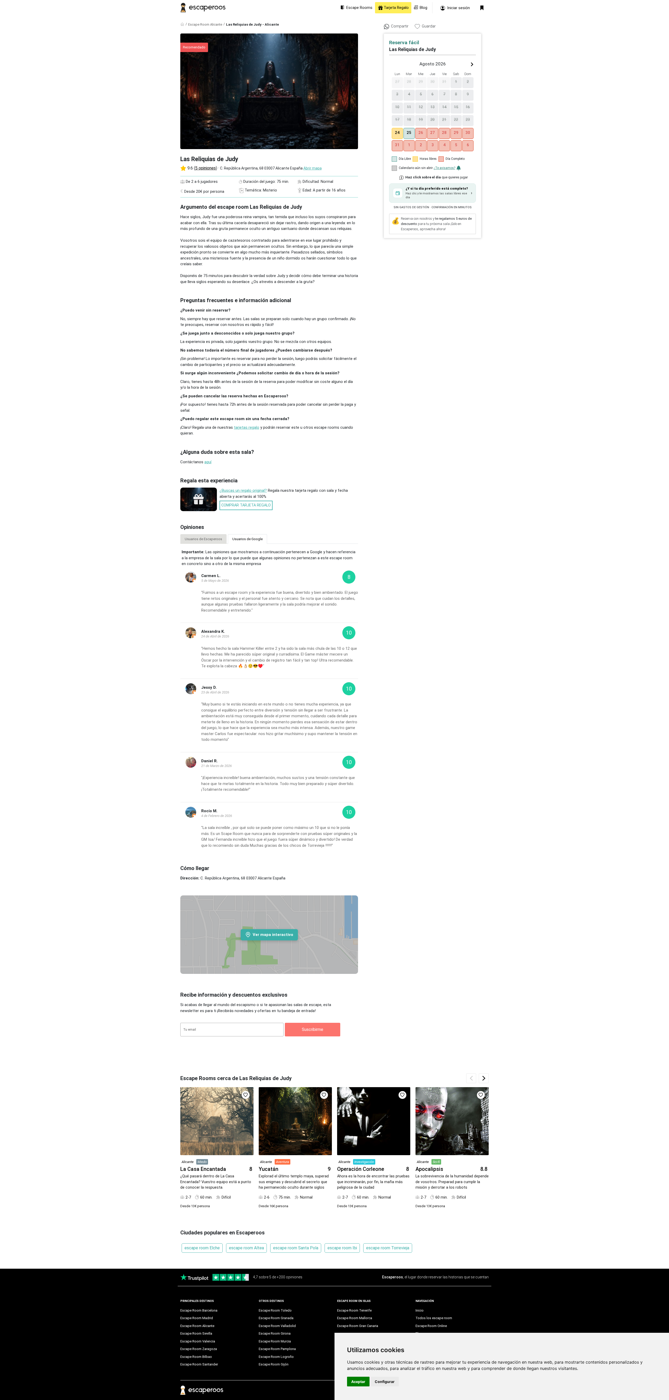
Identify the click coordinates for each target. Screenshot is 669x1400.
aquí (207, 462)
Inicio (420, 1310)
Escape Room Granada (276, 1318)
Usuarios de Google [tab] (247, 539)
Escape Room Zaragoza (198, 1349)
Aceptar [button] (358, 1381)
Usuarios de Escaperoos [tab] (203, 539)
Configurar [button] (385, 1381)
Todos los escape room (434, 1318)
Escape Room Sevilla (196, 1333)
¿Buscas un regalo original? (243, 490)
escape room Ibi (342, 1247)
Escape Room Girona (275, 1333)
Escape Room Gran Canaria (357, 1326)
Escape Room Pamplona (277, 1349)
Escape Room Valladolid (277, 1326)
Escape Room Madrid (196, 1318)
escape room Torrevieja (387, 1247)
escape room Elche (202, 1247)
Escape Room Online (431, 1326)
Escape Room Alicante (205, 24)
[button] (432, 193)
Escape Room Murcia (275, 1341)
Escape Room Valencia (197, 1341)
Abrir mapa (312, 168)
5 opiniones (205, 168)
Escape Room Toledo (275, 1310)
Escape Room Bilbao (196, 1357)
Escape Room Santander (199, 1364)
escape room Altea (246, 1247)
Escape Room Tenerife (354, 1310)
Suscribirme (312, 1029)
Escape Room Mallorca (354, 1318)
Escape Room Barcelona (198, 1310)
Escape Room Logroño (276, 1357)
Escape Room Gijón (274, 1364)
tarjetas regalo (246, 427)
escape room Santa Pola (295, 1247)
